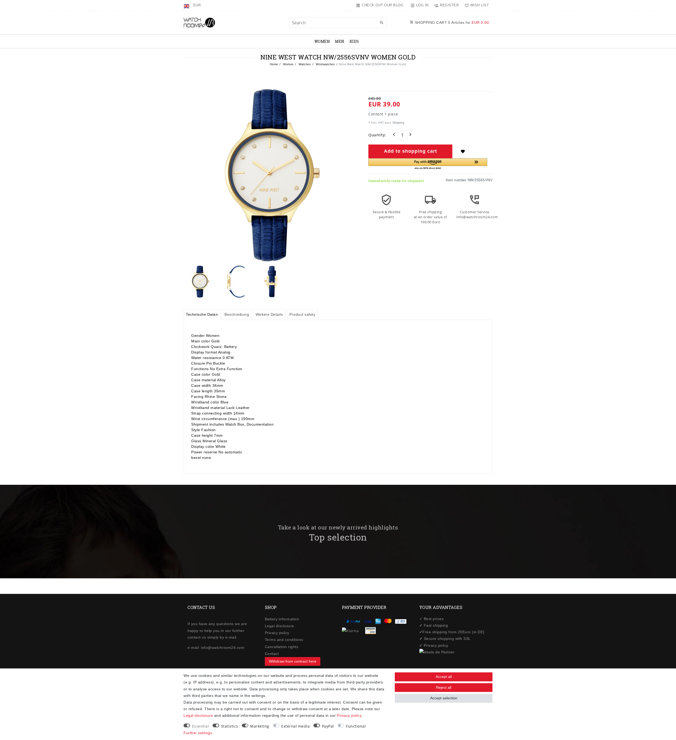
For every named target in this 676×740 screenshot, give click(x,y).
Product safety (302, 314)
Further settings (198, 733)
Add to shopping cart (410, 151)
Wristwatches (325, 64)
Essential (200, 726)
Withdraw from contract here (292, 661)
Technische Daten (202, 314)
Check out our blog (382, 5)
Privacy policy (277, 633)
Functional (356, 726)
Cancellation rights (281, 647)
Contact (272, 653)
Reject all (443, 687)
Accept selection (443, 698)
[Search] (382, 23)
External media (295, 726)
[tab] (202, 314)
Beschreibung (236, 314)
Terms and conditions (284, 639)
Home (274, 64)
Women (322, 41)
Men (339, 41)
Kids (354, 41)
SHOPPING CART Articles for (451, 22)
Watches (304, 64)
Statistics (229, 726)
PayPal (328, 726)
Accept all (444, 676)
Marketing (259, 726)
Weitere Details (269, 314)
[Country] (187, 5)
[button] (427, 164)
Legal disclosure (279, 626)
